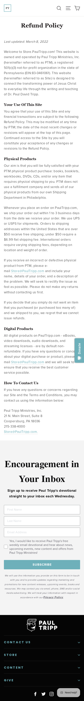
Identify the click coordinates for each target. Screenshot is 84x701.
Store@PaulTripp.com (27, 271)
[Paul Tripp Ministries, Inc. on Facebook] (35, 693)
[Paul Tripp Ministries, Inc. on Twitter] (43, 693)
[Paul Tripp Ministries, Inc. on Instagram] (51, 693)
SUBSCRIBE (42, 565)
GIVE (9, 680)
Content (14, 667)
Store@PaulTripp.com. (21, 432)
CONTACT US (17, 642)
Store (10, 655)
